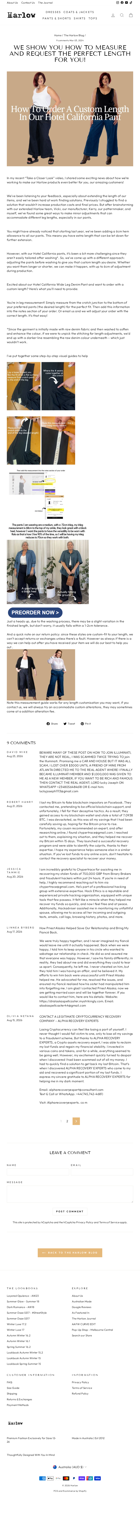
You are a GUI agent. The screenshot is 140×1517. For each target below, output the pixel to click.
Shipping (12, 1393)
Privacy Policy (84, 1222)
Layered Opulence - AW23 (23, 1295)
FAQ (9, 1382)
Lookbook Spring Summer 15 (24, 1363)
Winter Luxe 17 (15, 1329)
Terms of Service (109, 1222)
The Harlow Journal (84, 1318)
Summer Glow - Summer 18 (23, 1301)
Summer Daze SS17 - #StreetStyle (27, 1312)
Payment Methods (18, 1405)
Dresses (53, 12)
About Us (12, 2)
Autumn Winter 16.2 (18, 1335)
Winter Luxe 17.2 (16, 1324)
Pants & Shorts (57, 18)
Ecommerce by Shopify (74, 1490)
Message (15, 1182)
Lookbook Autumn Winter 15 (24, 1358)
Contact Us (28, 2)
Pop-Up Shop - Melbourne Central (92, 1329)
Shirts (80, 18)
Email (76, 1165)
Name (12, 1165)
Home (58, 35)
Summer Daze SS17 (18, 1318)
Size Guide (13, 1388)
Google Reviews (81, 1307)
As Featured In (80, 1312)
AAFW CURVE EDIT (84, 1324)
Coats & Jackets (79, 12)
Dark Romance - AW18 (20, 1307)
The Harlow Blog (74, 35)
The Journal (45, 2)
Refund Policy (80, 1393)
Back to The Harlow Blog (72, 1252)
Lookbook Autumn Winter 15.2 (25, 1352)
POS (56, 1490)
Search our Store (82, 1335)
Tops (93, 18)
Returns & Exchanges (19, 1399)
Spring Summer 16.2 (19, 1347)
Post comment (70, 1211)
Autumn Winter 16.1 (18, 1341)
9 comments (62, 40)
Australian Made (82, 1301)
